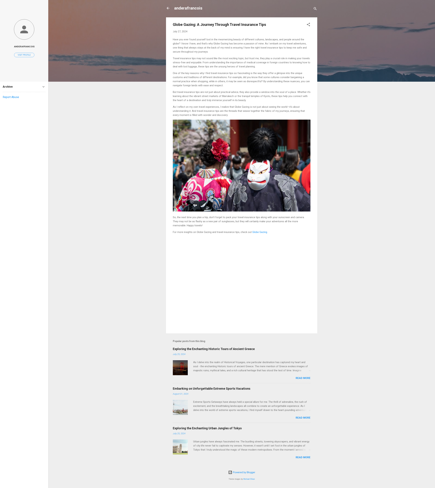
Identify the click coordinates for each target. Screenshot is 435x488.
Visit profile (24, 55)
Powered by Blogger (243, 472)
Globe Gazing (259, 232)
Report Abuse (11, 97)
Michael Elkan (249, 479)
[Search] (315, 9)
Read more (303, 378)
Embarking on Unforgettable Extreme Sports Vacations (211, 388)
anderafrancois (188, 8)
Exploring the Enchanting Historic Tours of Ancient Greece (214, 349)
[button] (308, 25)
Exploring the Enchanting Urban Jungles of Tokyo (207, 428)
